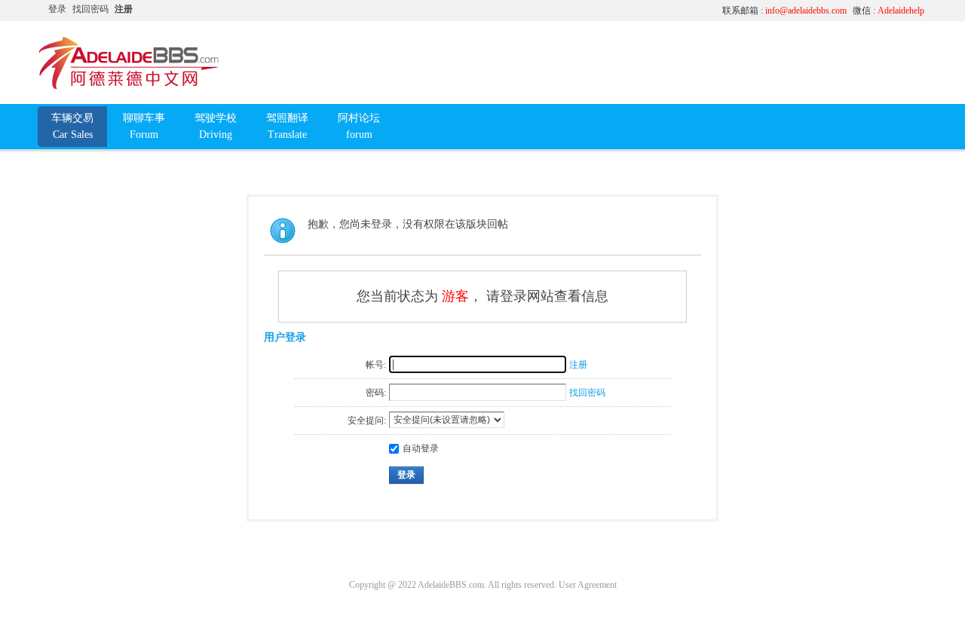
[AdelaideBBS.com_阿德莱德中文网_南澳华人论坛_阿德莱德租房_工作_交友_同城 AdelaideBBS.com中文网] (129, 86)
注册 (124, 9)
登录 (57, 9)
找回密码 (90, 9)
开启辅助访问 (569, 10)
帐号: (376, 364)
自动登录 (421, 448)
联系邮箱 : (784, 10)
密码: (376, 392)
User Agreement (588, 585)
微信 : (888, 10)
